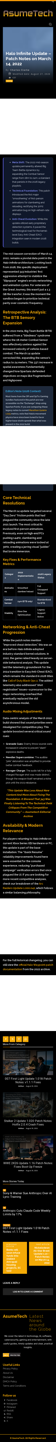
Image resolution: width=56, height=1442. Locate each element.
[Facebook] (6, 1039)
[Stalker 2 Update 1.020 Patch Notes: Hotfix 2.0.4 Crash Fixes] (28, 1104)
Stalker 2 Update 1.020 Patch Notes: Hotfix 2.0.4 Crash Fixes (28, 1122)
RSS (9, 1414)
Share (10, 1417)
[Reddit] (4, 1410)
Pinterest (11, 1407)
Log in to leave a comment (28, 1291)
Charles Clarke (20, 70)
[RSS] (4, 1414)
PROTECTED (15, 1355)
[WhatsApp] (25, 1039)
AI (4, 1190)
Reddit (10, 1411)
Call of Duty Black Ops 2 (23, 680)
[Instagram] (4, 1403)
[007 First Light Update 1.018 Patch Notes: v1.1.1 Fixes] (28, 1062)
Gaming (9, 81)
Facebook (12, 1400)
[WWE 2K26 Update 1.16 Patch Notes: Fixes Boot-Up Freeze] (28, 1147)
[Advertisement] (28, 126)
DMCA (6, 1355)
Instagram (12, 1404)
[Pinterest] (19, 1039)
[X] (12, 1039)
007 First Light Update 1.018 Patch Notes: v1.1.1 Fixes (28, 1080)
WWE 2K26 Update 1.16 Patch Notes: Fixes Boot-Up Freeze (28, 1164)
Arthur (21, 1086)
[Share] (4, 1417)
